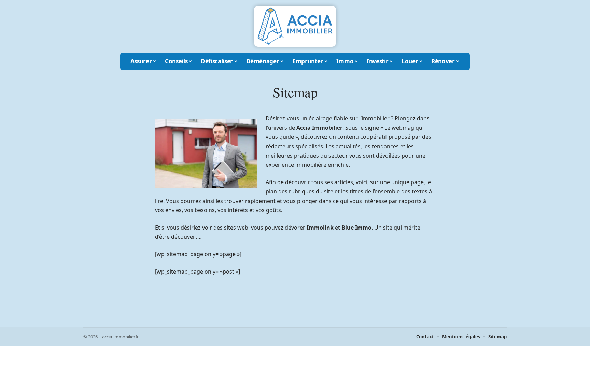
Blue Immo (356, 227)
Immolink (320, 227)
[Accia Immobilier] (295, 26)
